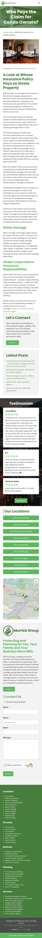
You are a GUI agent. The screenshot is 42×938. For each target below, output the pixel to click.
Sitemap (6, 925)
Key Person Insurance (12, 862)
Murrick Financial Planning (21, 531)
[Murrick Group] (8, 3)
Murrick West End (21, 538)
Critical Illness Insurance (13, 834)
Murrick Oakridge (21, 551)
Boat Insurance (10, 838)
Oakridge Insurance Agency (14, 909)
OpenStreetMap (33, 618)
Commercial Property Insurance (15, 856)
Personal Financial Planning (14, 872)
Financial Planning (11, 878)
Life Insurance (9, 831)
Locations (9, 689)
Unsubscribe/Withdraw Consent (21, 925)
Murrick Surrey (21, 565)
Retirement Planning (11, 880)
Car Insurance (9, 827)
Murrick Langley (21, 558)
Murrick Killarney (21, 545)
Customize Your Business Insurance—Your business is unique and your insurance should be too (20, 363)
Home (5, 32)
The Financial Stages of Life (14, 885)
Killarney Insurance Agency (14, 907)
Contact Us (12, 343)
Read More (21, 500)
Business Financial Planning (14, 874)
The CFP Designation (12, 887)
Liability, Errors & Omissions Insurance (17, 860)
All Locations (9, 796)
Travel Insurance (10, 842)
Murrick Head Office (21, 518)
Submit (8, 774)
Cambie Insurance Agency (13, 905)
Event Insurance (10, 840)
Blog (11, 32)
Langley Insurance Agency (13, 903)
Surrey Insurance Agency (13, 911)
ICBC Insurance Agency (12, 914)
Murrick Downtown (21, 524)
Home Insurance (10, 829)
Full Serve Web (22, 929)
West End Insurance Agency (14, 901)
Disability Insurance (11, 836)
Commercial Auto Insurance (14, 858)
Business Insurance (11, 854)
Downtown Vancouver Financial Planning (18, 898)
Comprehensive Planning (13, 876)
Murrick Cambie (10, 807)
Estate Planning (10, 883)
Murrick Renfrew (21, 572)
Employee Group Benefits (13, 852)
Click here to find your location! (21, 935)
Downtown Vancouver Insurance (16, 896)
